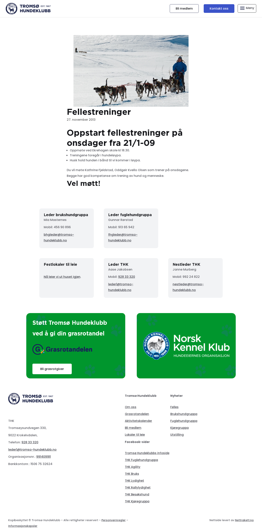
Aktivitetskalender (138, 421)
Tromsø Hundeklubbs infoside (147, 453)
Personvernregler (113, 520)
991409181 (43, 456)
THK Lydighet (134, 481)
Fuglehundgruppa (183, 421)
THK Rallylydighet (138, 488)
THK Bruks (132, 474)
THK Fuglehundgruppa (141, 460)
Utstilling (177, 435)
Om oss (130, 407)
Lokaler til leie (135, 435)
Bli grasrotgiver (52, 369)
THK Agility (132, 467)
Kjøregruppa (179, 428)
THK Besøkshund (137, 494)
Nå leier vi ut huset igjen (62, 277)
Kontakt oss (219, 8)
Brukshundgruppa (183, 414)
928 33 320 (126, 277)
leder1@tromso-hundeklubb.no (32, 449)
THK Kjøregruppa (137, 501)
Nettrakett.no (244, 520)
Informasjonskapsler (22, 526)
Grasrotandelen (137, 414)
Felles (174, 407)
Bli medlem (184, 8)
